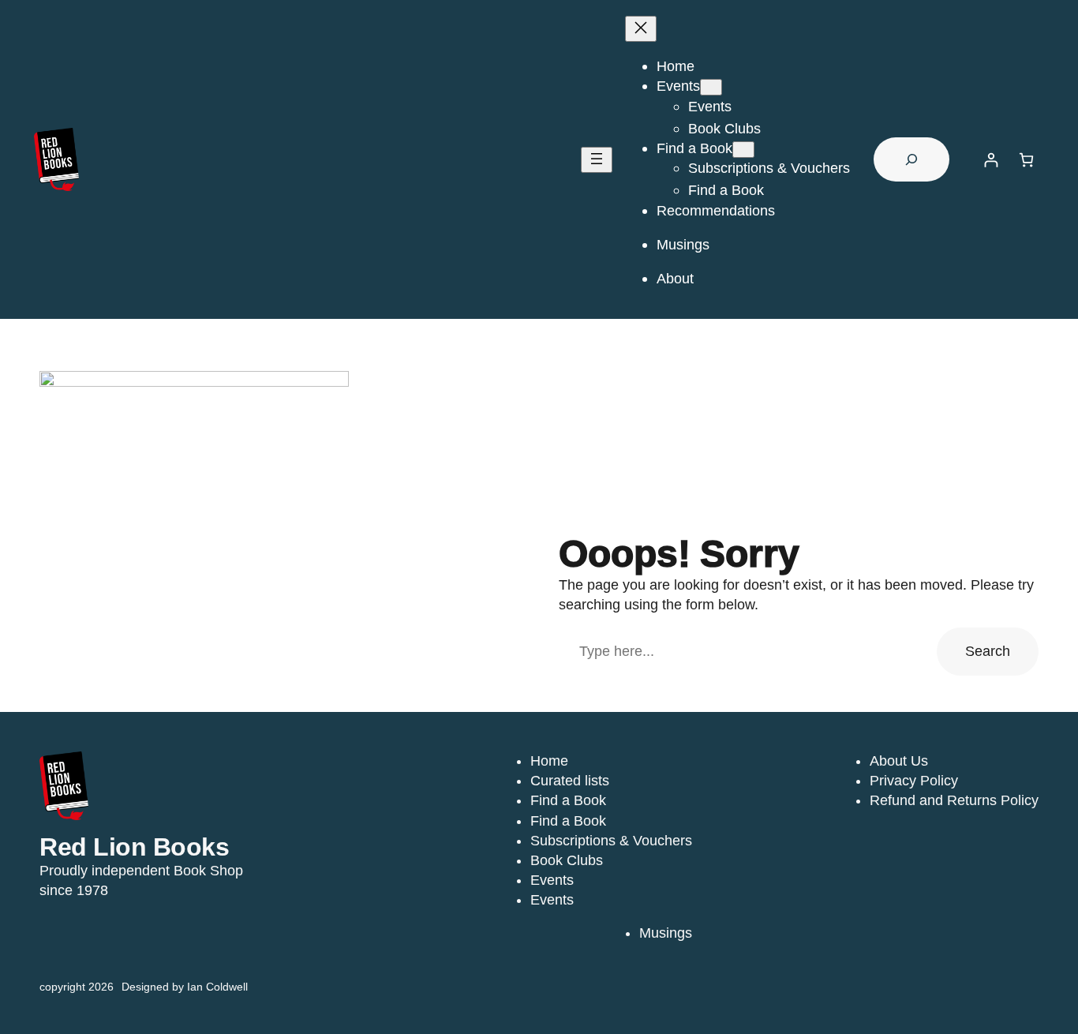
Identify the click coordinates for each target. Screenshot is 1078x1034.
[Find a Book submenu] (743, 149)
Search (987, 651)
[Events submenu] (711, 87)
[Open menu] (596, 160)
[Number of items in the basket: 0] (1026, 160)
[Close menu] (641, 29)
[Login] (991, 160)
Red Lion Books (134, 847)
